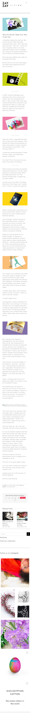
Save (23, 498)
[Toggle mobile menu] (27, 3)
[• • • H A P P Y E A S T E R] (15, 665)
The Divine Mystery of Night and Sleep (21, 523)
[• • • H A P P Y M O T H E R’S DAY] (15, 634)
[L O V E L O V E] (15, 603)
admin (6, 485)
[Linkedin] (10, 543)
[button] (3, 519)
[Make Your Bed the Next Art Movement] (7, 512)
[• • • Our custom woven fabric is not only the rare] (15, 695)
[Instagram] (3, 543)
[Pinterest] (5, 543)
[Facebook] (8, 543)
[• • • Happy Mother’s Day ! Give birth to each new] (15, 572)
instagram (14, 553)
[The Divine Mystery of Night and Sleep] (22, 512)
